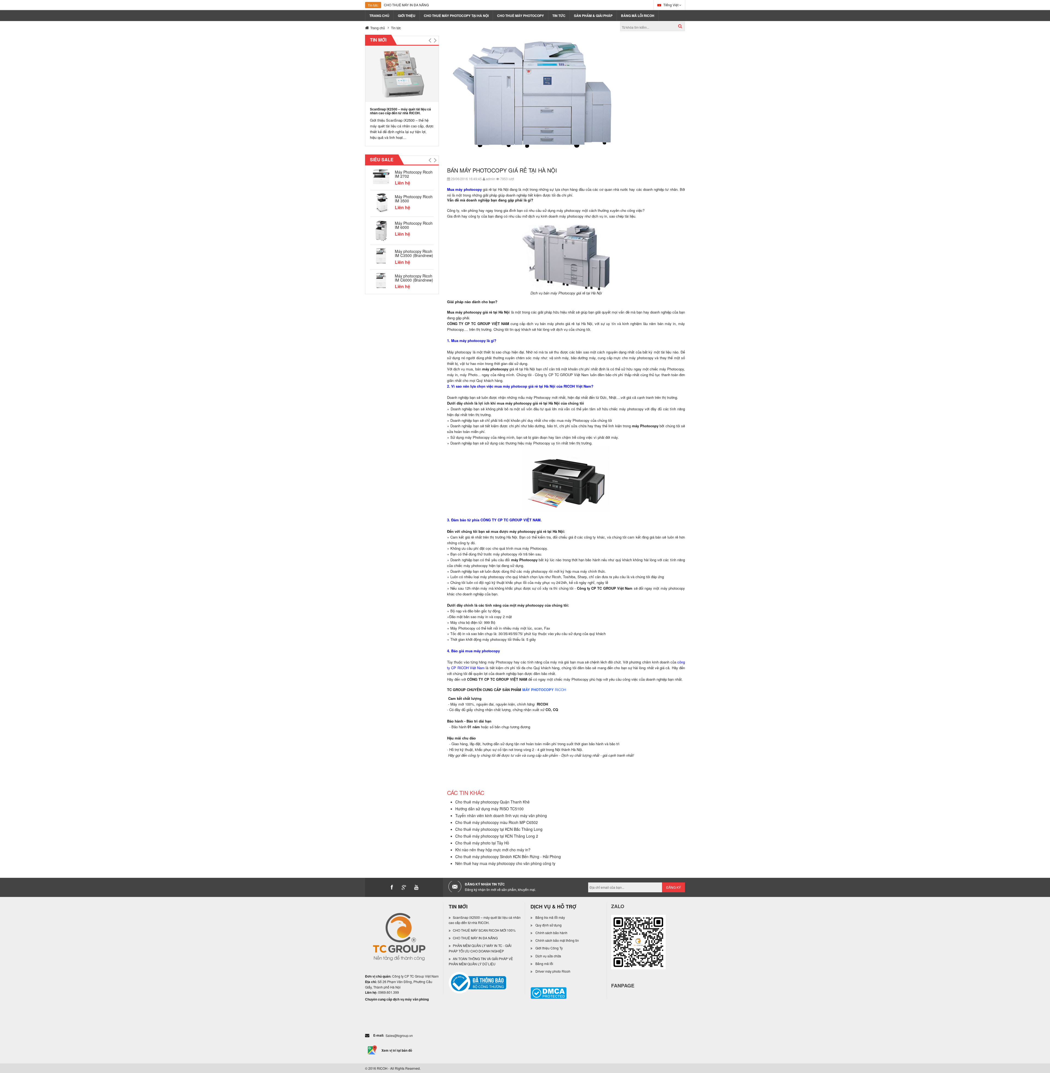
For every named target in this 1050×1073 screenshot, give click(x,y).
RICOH (560, 689)
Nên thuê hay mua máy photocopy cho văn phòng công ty (505, 863)
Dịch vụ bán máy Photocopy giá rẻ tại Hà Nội (566, 293)
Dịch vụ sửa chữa (548, 956)
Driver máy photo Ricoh (552, 971)
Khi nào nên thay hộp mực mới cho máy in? (492, 849)
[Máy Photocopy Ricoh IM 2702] (381, 176)
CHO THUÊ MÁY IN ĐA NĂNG (406, 4)
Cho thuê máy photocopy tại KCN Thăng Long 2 (496, 836)
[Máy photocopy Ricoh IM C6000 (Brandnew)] (381, 280)
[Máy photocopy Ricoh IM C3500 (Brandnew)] (381, 255)
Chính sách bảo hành (551, 932)
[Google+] (404, 887)
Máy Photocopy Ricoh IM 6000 (414, 225)
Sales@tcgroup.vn (399, 1035)
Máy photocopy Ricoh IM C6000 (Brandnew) (414, 278)
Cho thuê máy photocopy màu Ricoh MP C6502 (496, 822)
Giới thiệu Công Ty (549, 948)
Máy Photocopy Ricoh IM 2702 (414, 174)
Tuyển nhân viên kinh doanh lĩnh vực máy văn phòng (501, 815)
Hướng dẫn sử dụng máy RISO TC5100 (489, 808)
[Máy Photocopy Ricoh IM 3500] (381, 202)
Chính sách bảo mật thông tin (557, 940)
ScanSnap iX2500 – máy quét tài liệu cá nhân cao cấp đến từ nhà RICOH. (400, 111)
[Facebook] (391, 887)
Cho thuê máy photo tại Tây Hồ (482, 843)
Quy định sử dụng (548, 925)
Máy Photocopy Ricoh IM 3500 (414, 198)
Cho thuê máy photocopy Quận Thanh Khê (492, 802)
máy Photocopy (576, 679)
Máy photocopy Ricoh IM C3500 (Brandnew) (414, 253)
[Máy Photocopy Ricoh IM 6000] (381, 230)
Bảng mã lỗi (544, 963)
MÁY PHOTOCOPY (538, 689)
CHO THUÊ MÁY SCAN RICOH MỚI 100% (484, 930)
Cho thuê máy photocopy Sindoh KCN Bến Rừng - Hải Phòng (508, 856)
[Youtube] (416, 887)
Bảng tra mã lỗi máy (550, 917)
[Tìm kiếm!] (680, 26)
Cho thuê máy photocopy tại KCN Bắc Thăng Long (498, 829)
